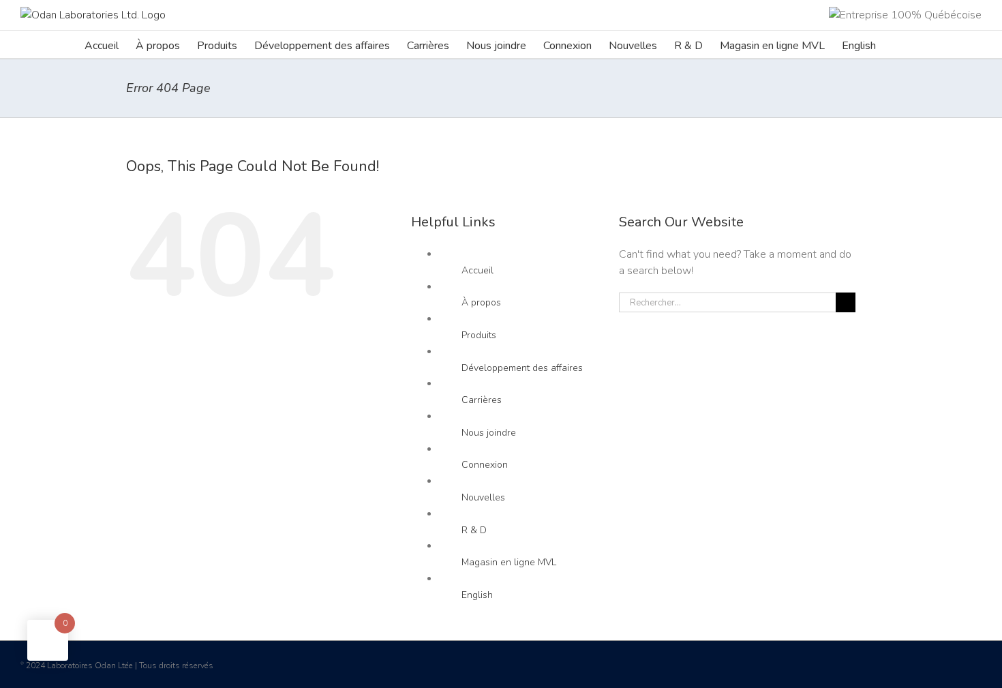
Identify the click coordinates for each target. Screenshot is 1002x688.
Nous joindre (488, 432)
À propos (481, 302)
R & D (474, 530)
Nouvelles (483, 497)
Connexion (484, 464)
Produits (478, 335)
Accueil (477, 270)
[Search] (897, 44)
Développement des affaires (522, 367)
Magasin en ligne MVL (508, 562)
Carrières (481, 399)
